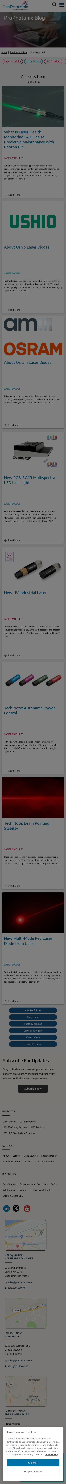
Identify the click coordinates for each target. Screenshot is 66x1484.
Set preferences (33, 1471)
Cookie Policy (51, 1454)
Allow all (33, 1462)
